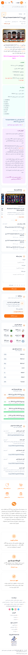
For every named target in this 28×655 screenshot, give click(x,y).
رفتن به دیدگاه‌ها (6, 23)
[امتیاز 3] (19, 285)
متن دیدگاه (23, 271)
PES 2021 (23, 47)
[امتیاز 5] (15, 285)
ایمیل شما (23, 265)
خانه (24, 14)
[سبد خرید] (9, 2)
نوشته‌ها (20, 14)
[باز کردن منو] (25, 2)
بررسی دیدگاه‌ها (14, 316)
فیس (20, 45)
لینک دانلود (21, 148)
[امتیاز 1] (24, 285)
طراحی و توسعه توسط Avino (21, 653)
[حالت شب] (5, 2)
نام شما (24, 259)
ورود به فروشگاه (14, 567)
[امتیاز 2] (22, 285)
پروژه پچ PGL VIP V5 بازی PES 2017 (16, 408)
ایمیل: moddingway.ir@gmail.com (13, 606)
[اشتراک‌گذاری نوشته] (3, 14)
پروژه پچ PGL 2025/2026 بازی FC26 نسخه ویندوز (13, 415)
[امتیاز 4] (17, 285)
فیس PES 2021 (21, 31)
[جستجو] (3, 6)
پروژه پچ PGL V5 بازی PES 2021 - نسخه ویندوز (14, 401)
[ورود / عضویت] (2, 2)
